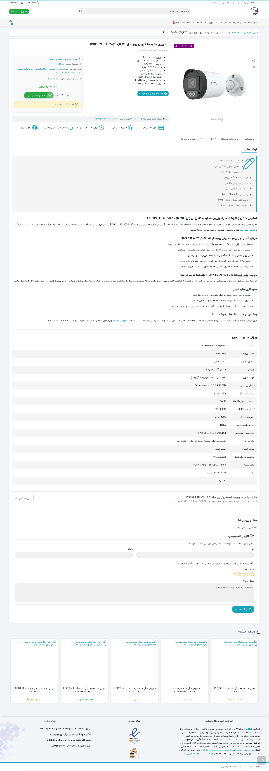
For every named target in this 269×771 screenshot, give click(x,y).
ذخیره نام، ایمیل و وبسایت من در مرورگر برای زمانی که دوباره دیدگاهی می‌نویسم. (215, 563)
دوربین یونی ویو (66, 59)
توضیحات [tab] (250, 139)
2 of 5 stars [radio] (248, 574)
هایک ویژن (208, 753)
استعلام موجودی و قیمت (151, 93)
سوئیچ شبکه (209, 750)
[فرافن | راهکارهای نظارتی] (254, 11)
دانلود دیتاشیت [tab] (208, 138)
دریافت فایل (24, 498)
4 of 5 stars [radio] (239, 574)
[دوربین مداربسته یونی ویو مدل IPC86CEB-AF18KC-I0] (34, 662)
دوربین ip (226, 32)
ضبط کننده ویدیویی (226, 750)
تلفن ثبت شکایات (64, 104)
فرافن (255, 32)
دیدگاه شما (248, 581)
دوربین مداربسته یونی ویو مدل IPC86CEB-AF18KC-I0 (34, 690)
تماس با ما (255, 3)
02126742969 (15, 2)
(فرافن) (220, 766)
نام (253, 549)
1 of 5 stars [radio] (252, 574)
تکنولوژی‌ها (252, 22)
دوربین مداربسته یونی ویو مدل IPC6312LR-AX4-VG (235, 690)
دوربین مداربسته (204, 22)
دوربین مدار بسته (242, 32)
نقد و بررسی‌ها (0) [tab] (186, 139)
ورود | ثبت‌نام (18, 11)
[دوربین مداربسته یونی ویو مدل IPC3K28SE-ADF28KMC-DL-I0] (84, 662)
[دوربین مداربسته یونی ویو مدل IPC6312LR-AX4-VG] (235, 662)
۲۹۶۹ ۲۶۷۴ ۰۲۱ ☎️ (181, 22)
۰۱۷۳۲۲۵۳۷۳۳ (58, 746)
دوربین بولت (30, 69)
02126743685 (100, 118)
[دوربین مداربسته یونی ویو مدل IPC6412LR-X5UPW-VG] (134, 662)
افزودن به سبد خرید (35, 95)
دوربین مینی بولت (62, 72)
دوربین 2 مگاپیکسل (46, 69)
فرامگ (237, 3)
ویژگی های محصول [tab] (230, 139)
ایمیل (130, 549)
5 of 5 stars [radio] (235, 574)
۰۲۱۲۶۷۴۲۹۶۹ (73, 746)
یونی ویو (54, 59)
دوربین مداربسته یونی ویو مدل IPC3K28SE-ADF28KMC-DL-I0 (84, 690)
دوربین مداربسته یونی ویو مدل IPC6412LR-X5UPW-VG (134, 690)
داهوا (199, 753)
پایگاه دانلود (227, 3)
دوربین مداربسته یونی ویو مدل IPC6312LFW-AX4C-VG (185, 690)
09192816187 (31, 2)
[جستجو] (81, 11)
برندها (222, 22)
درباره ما (245, 3)
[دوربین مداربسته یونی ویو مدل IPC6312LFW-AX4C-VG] (185, 662)
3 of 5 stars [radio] (244, 574)
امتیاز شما (249, 569)
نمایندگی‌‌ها (214, 3)
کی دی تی (190, 753)
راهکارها (236, 22)
